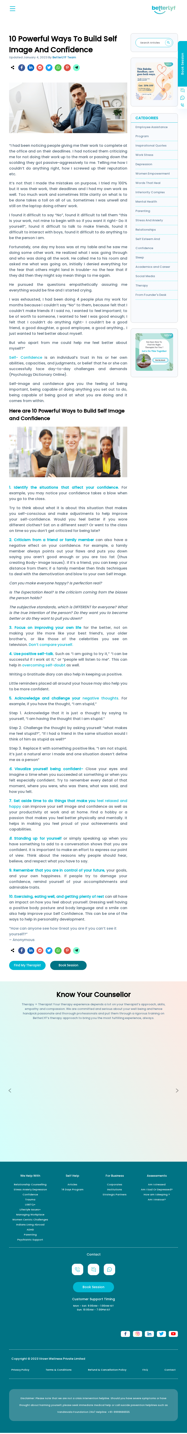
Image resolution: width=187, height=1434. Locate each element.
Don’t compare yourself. (51, 644)
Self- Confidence (25, 357)
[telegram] (76, 68)
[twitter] (49, 68)
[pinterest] (67, 68)
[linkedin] (31, 68)
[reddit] (40, 68)
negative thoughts (100, 698)
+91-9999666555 (119, 1412)
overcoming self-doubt (43, 665)
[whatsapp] (58, 68)
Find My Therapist (27, 965)
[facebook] (21, 68)
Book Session (68, 965)
